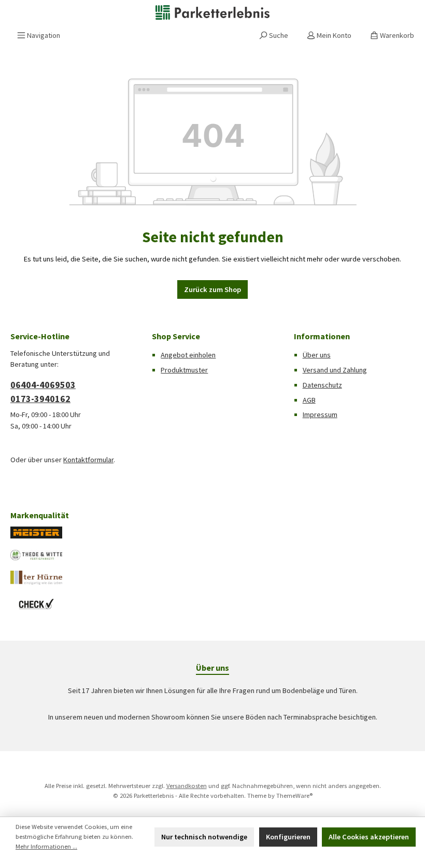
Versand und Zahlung (335, 370)
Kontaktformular (88, 459)
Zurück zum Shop (212, 289)
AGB (309, 400)
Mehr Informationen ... (46, 846)
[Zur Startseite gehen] (212, 12)
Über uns (317, 355)
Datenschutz (322, 385)
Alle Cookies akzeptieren (369, 836)
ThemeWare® (294, 795)
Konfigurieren (288, 836)
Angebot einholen (188, 355)
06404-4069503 (43, 385)
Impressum (320, 414)
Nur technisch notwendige (204, 836)
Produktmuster (184, 370)
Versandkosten (186, 786)
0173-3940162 (40, 399)
